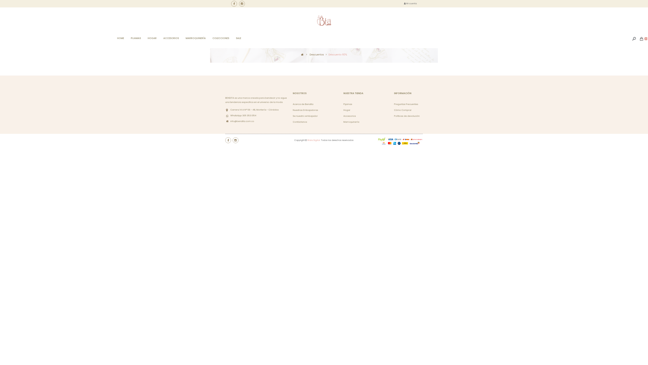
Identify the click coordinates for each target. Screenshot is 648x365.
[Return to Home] (302, 54)
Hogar (346, 110)
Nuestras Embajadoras (305, 110)
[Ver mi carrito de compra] (641, 38)
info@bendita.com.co (242, 121)
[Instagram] (242, 4)
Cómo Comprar (403, 110)
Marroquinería (351, 122)
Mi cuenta (411, 3)
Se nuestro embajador (305, 116)
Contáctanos (300, 122)
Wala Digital (313, 140)
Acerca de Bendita (303, 104)
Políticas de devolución (407, 116)
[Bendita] (324, 20)
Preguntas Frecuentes (406, 104)
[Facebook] (234, 4)
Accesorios (349, 116)
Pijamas (347, 104)
